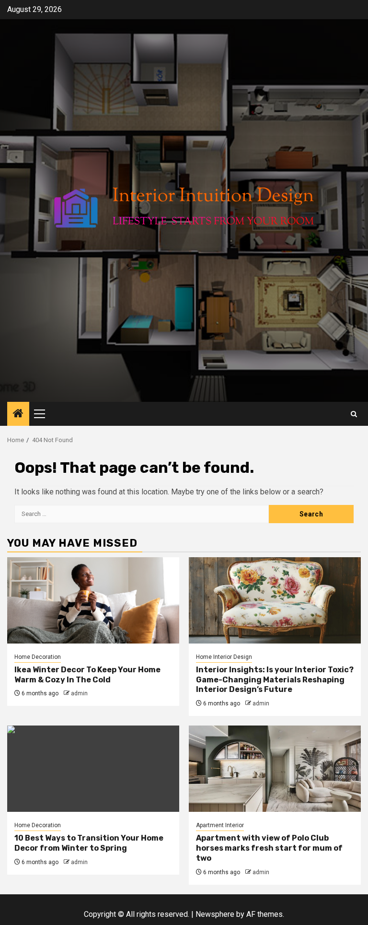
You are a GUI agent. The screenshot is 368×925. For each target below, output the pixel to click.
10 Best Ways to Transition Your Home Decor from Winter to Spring (88, 843)
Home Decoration (37, 657)
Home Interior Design (224, 657)
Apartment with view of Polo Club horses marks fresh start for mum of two (269, 848)
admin (79, 693)
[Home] (18, 414)
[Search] (354, 414)
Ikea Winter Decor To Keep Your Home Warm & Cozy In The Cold (87, 674)
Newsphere (215, 914)
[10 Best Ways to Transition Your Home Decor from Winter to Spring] (93, 769)
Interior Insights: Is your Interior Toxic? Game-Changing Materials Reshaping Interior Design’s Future (275, 679)
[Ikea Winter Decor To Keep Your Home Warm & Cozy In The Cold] (93, 600)
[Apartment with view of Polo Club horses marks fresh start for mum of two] (275, 769)
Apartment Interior (220, 825)
